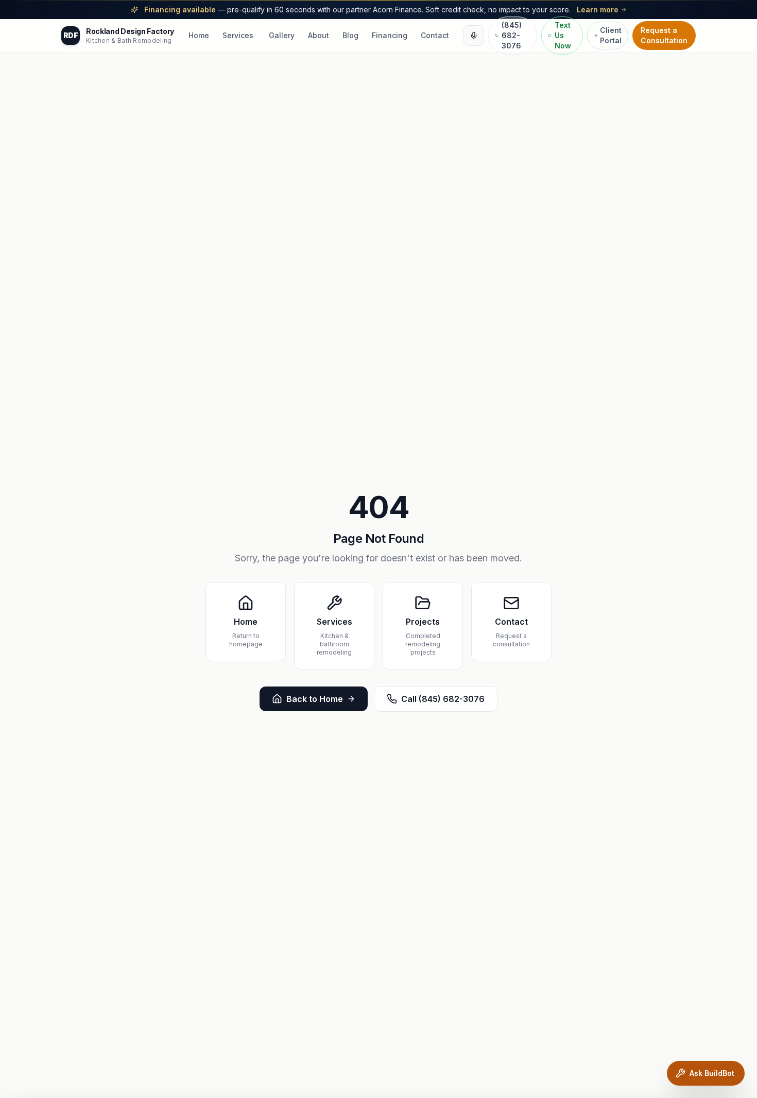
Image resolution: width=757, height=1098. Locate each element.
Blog (350, 35)
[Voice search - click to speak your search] (473, 35)
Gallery (282, 35)
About (318, 35)
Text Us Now (563, 35)
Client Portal (611, 35)
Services (237, 35)
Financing (389, 35)
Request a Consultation (664, 35)
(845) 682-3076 (512, 35)
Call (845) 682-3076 (443, 699)
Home (198, 35)
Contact (435, 35)
